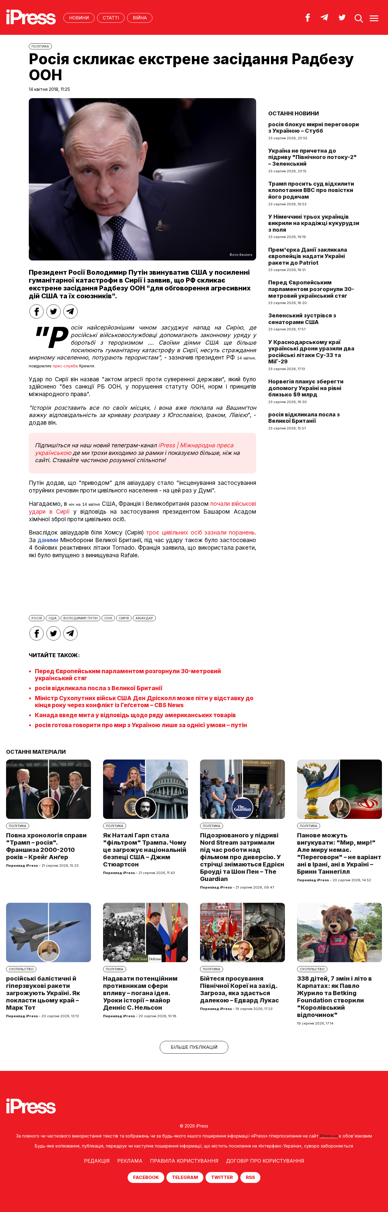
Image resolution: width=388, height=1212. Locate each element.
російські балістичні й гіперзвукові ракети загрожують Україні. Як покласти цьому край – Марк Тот (43, 993)
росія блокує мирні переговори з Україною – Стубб (313, 127)
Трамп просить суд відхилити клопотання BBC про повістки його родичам (311, 190)
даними (48, 540)
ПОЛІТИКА (40, 46)
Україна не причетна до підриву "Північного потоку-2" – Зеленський (312, 157)
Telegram (185, 1177)
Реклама (129, 1161)
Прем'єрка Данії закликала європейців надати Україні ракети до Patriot (307, 256)
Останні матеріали (36, 752)
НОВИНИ (79, 18)
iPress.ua (329, 1135)
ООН (108, 618)
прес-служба (65, 365)
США (52, 618)
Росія (37, 618)
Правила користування (184, 1161)
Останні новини (293, 113)
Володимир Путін (80, 618)
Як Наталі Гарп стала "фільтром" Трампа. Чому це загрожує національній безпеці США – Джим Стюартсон (144, 850)
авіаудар (144, 618)
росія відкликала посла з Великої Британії (98, 688)
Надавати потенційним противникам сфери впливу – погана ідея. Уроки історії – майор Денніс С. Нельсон (140, 993)
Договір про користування (265, 1161)
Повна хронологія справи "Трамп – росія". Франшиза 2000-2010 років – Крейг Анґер (46, 846)
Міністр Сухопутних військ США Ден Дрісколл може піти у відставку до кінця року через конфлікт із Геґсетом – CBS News (144, 702)
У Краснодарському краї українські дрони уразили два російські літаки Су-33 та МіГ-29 (311, 352)
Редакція (97, 1161)
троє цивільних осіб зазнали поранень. (200, 532)
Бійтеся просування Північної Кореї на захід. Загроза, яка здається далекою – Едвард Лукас (239, 989)
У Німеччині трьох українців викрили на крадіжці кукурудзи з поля (313, 223)
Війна (140, 18)
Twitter (222, 1177)
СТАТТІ (111, 18)
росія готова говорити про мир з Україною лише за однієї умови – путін (141, 725)
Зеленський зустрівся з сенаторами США (302, 318)
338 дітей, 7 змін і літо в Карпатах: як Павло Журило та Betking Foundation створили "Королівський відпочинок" (334, 996)
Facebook (146, 1177)
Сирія (124, 618)
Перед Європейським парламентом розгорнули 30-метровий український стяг (311, 289)
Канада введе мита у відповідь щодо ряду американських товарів (135, 715)
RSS (250, 1177)
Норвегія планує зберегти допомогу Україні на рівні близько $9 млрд (305, 388)
